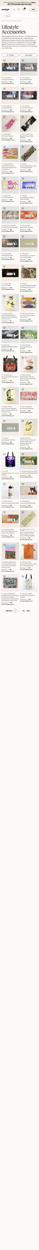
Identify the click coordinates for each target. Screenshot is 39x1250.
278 (23, 611)
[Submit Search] (4, 16)
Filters (11, 55)
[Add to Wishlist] (5, 60)
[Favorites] (18, 9)
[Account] (14, 9)
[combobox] (19, 16)
